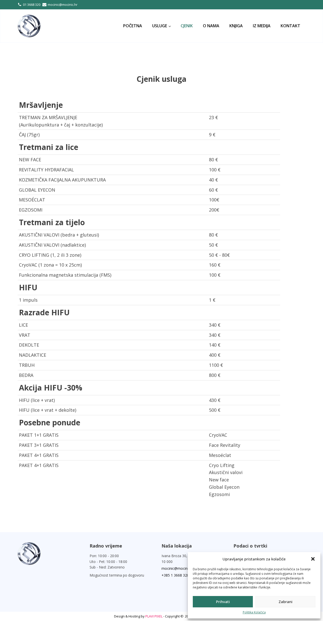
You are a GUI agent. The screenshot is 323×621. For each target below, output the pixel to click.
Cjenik (187, 26)
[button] (312, 558)
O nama (211, 26)
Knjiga (236, 26)
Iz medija (262, 26)
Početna (132, 26)
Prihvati (223, 601)
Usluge (159, 26)
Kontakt (290, 26)
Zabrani (285, 601)
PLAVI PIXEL (154, 616)
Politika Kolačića (254, 612)
